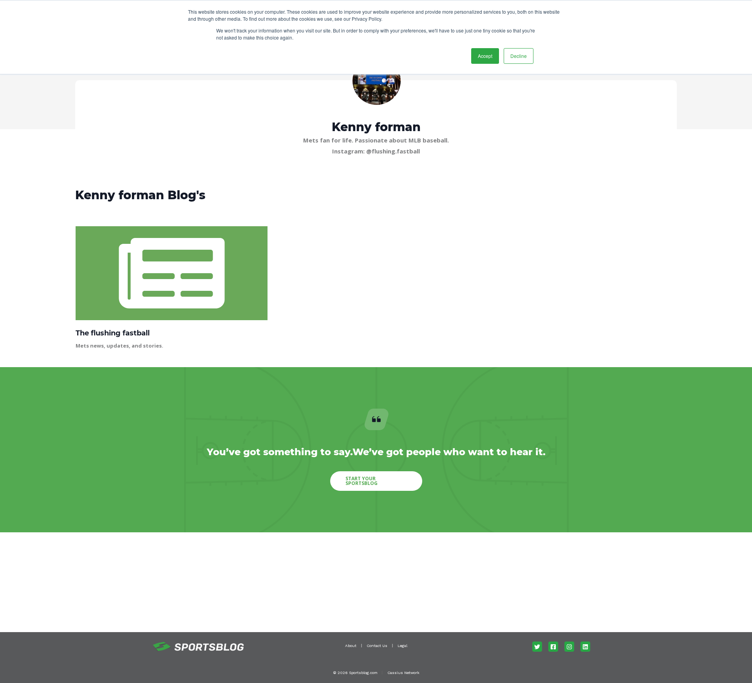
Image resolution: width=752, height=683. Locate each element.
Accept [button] (485, 55)
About (350, 645)
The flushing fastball (113, 333)
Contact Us (377, 645)
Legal (402, 645)
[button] (376, 481)
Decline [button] (518, 55)
